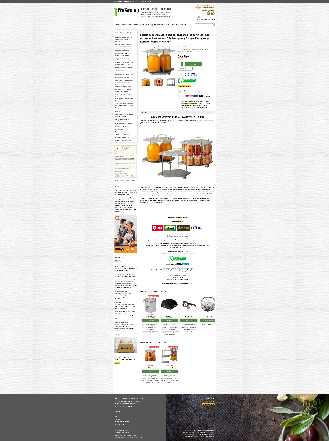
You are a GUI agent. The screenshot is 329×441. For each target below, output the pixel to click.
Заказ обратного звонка (121, 421)
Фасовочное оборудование (123, 124)
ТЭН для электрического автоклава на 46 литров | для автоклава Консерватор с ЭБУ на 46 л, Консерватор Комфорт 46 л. (189, 327)
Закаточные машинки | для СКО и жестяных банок (124, 115)
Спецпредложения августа (123, 32)
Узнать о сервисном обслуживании (177, 279)
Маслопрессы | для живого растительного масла (123, 95)
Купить (193, 64)
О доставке (174, 25)
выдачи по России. (149, 12)
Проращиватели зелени (122, 77)
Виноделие (152, 25)
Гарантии (126, 1)
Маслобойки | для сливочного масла (124, 99)
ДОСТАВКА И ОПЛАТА (122, 134)
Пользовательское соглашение (123, 406)
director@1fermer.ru (124, 432)
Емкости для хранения (122, 126)
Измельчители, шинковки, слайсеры (122, 59)
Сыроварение (133, 25)
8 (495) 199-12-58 (209, 398)
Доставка (155, 1)
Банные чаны (119, 129)
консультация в (187, 73)
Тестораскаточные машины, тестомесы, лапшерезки (123, 49)
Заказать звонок (163, 25)
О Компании (118, 1)
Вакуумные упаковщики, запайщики (122, 120)
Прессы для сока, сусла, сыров (124, 74)
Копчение (143, 25)
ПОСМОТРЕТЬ (150, 320)
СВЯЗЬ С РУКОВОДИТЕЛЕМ (123, 140)
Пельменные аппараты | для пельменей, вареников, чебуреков (123, 39)
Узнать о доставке (177, 277)
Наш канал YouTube (120, 409)
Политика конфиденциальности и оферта (126, 401)
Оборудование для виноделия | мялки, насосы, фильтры (124, 81)
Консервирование (120, 25)
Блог (115, 416)
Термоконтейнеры (120, 132)
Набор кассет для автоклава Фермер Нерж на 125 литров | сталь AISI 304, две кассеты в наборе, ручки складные (169, 378)
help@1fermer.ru (119, 328)
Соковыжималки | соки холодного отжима (122, 71)
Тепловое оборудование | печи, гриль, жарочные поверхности (124, 104)
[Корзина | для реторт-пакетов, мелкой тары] (208, 304)
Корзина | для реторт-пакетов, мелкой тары (208, 325)
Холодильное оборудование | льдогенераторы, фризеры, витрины (124, 110)
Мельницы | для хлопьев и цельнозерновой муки (123, 90)
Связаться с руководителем (177, 275)
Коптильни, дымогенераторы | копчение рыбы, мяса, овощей (124, 45)
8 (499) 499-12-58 (209, 401)
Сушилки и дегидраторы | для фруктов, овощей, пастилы (124, 63)
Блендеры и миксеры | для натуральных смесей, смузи (123, 85)
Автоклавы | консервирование (124, 35)
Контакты (183, 25)
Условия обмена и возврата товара (124, 403)
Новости (133, 1)
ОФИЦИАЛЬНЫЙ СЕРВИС (123, 137)
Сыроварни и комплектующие (124, 67)
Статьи (149, 1)
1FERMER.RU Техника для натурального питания (128, 398)
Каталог (116, 414)
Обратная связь (141, 1)
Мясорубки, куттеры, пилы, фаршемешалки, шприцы (123, 54)
